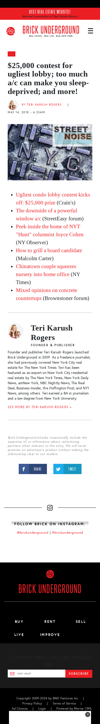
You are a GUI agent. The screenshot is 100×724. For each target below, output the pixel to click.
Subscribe (79, 674)
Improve (50, 634)
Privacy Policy (32, 703)
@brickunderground (33, 533)
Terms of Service (64, 703)
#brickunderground (67, 533)
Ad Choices (20, 709)
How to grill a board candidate (49, 250)
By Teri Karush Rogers (42, 104)
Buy (19, 621)
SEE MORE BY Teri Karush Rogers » (40, 407)
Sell (81, 621)
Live (19, 634)
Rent (50, 621)
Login (42, 709)
